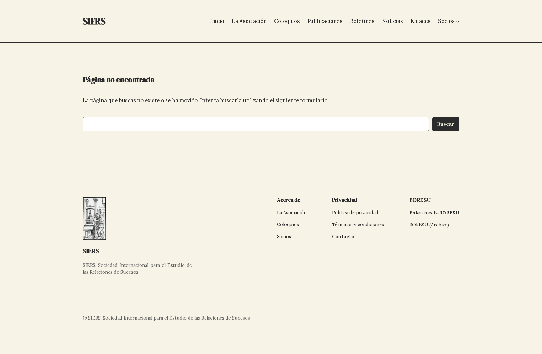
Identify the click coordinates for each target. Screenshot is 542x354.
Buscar (445, 124)
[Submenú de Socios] (457, 21)
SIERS (91, 250)
